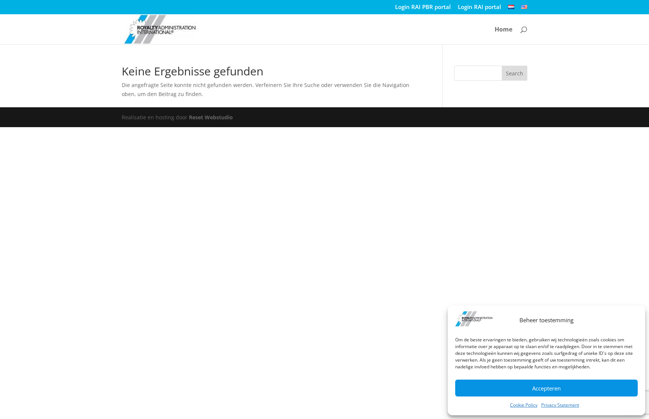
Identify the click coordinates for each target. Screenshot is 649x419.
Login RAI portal (479, 7)
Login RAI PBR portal (423, 7)
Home (503, 30)
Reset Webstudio (211, 117)
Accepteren (546, 388)
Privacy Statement (560, 405)
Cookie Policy (523, 405)
